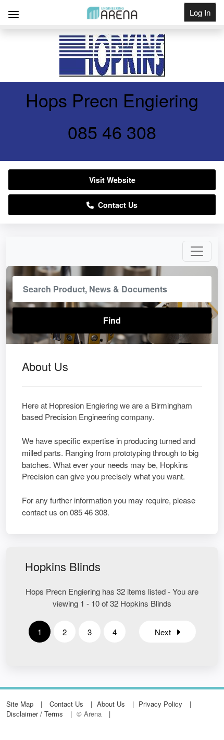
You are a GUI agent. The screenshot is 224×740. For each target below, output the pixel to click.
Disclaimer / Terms (34, 714)
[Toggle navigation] (196, 251)
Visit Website (112, 180)
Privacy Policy (160, 704)
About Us (111, 704)
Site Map (19, 704)
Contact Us (116, 205)
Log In (200, 12)
